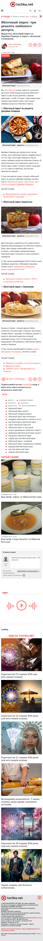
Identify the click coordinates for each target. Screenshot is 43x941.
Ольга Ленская (14, 44)
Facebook (26, 385)
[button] (35, 10)
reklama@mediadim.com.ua (34, 918)
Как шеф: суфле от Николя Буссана (21, 496)
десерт (11, 400)
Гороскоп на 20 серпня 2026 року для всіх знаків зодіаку (20, 845)
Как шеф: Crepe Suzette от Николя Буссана (20, 540)
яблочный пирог (29, 406)
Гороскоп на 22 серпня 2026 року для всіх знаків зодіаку (20, 717)
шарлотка (12, 406)
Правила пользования (7, 929)
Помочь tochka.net (20, 17)
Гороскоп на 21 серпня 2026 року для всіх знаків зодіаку (20, 759)
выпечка (24, 403)
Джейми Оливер (26, 400)
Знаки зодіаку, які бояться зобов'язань (16, 886)
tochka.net (11, 90)
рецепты (5, 55)
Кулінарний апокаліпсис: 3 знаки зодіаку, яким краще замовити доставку (20, 801)
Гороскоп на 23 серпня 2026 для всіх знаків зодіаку (19, 675)
